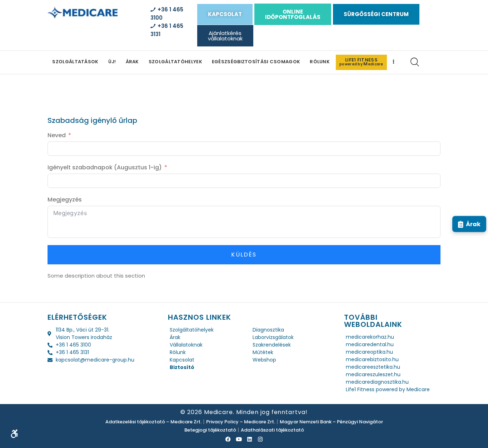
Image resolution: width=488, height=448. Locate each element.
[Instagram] (260, 439)
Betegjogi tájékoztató (210, 430)
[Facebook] (228, 439)
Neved (57, 135)
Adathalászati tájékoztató (272, 430)
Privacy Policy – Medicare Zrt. (240, 421)
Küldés (244, 254)
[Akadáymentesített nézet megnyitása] (14, 434)
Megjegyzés (65, 199)
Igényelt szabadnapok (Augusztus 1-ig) (105, 167)
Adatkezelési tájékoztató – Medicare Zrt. (153, 421)
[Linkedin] (249, 439)
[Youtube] (238, 439)
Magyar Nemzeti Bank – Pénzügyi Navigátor (331, 421)
